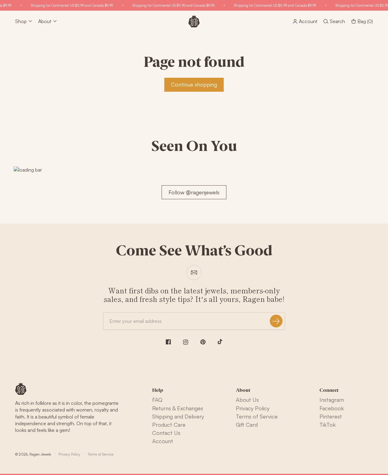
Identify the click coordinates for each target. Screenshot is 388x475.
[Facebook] (168, 341)
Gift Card (247, 424)
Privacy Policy (252, 408)
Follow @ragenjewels (194, 192)
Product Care (169, 424)
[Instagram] (185, 342)
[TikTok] (220, 341)
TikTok (327, 424)
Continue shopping (194, 84)
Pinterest (330, 416)
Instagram (331, 399)
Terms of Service (257, 416)
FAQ (157, 399)
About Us (247, 399)
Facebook (331, 408)
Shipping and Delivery (178, 416)
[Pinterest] (203, 342)
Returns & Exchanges (177, 408)
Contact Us (166, 432)
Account (162, 441)
